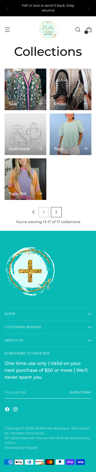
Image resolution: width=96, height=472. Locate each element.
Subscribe (80, 392)
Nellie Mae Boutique (52, 428)
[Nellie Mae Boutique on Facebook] (8, 410)
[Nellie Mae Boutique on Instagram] (16, 410)
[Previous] (7, 8)
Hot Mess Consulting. (27, 433)
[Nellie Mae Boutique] (48, 29)
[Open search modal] (77, 29)
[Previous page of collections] (33, 212)
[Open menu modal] (7, 29)
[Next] (88, 8)
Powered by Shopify (21, 448)
